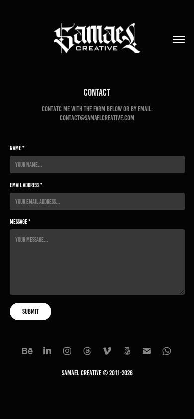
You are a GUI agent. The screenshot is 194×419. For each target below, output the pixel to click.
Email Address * (26, 185)
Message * (20, 221)
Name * (17, 148)
